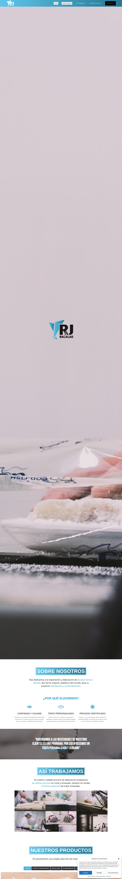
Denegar (99, 873)
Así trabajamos (80, 3)
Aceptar (85, 873)
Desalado (56, 868)
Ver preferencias (113, 873)
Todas (27, 868)
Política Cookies (91, 876)
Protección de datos (100, 876)
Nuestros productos (95, 3)
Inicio (56, 3)
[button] (119, 859)
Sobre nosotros (66, 3)
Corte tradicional (40, 868)
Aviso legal (108, 876)
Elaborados (68, 868)
